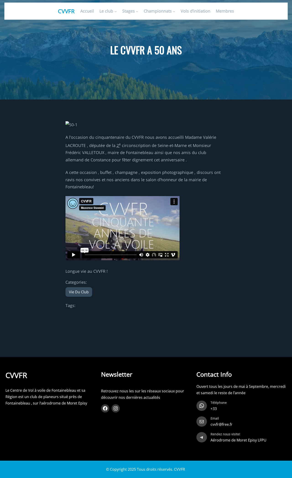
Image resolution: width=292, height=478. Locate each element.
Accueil (87, 11)
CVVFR (66, 11)
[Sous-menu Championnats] (174, 11)
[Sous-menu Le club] (115, 11)
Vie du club (79, 291)
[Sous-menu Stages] (137, 11)
